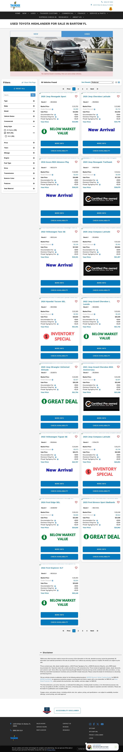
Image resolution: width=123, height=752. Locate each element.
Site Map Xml (93, 731)
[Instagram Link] (90, 724)
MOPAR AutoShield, (45, 679)
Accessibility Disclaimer (67, 710)
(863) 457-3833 (108, 2)
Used (33, 13)
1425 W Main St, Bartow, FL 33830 (103, 5)
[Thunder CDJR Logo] (15, 9)
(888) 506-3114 (18, 730)
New (25, 13)
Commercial (68, 13)
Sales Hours (40, 723)
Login (91, 738)
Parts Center (41, 730)
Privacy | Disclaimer (96, 735)
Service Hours (41, 727)
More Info (59, 143)
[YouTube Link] (102, 724)
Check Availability (59, 151)
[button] (86, 744)
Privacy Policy (51, 750)
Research (64, 17)
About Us (77, 17)
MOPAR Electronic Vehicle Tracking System (99, 677)
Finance (82, 13)
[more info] (59, 93)
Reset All (20, 88)
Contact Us (67, 723)
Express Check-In (48, 17)
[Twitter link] (97, 724)
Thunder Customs (49, 13)
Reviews (65, 727)
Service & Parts (98, 13)
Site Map (92, 728)
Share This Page (30, 82)
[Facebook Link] (94, 724)
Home (17, 13)
